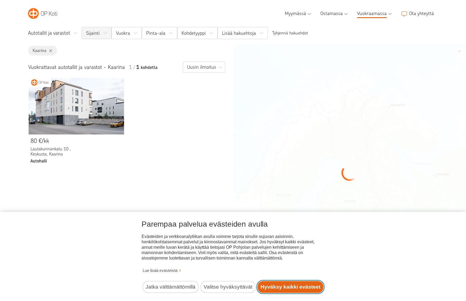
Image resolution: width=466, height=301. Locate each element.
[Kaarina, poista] (49, 51)
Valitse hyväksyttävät (228, 287)
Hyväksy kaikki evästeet (290, 287)
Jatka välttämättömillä (171, 287)
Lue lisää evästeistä (160, 270)
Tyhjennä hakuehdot (290, 33)
